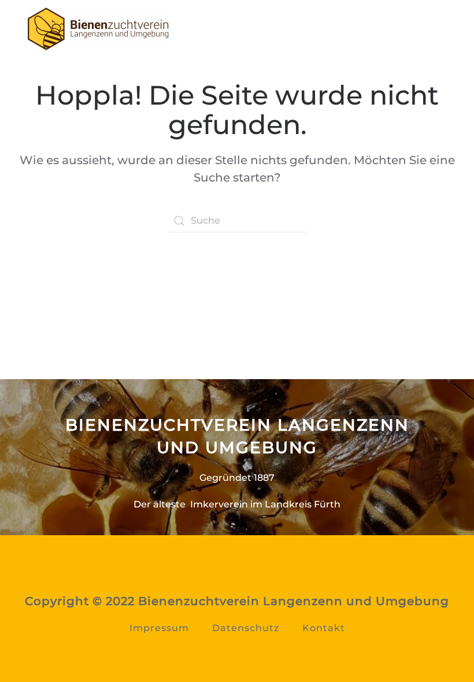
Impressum (159, 627)
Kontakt (323, 627)
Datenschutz (245, 627)
